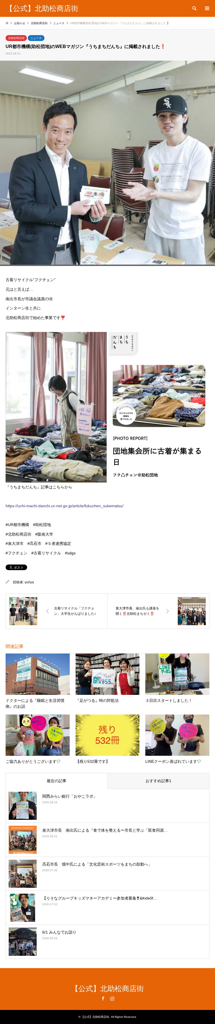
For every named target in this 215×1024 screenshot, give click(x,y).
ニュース (36, 38)
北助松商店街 (16, 38)
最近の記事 (56, 781)
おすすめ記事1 (158, 781)
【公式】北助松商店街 (107, 988)
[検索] (194, 8)
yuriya (29, 582)
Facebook (103, 998)
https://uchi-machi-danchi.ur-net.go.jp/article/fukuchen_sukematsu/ (64, 506)
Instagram (112, 998)
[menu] (206, 8)
